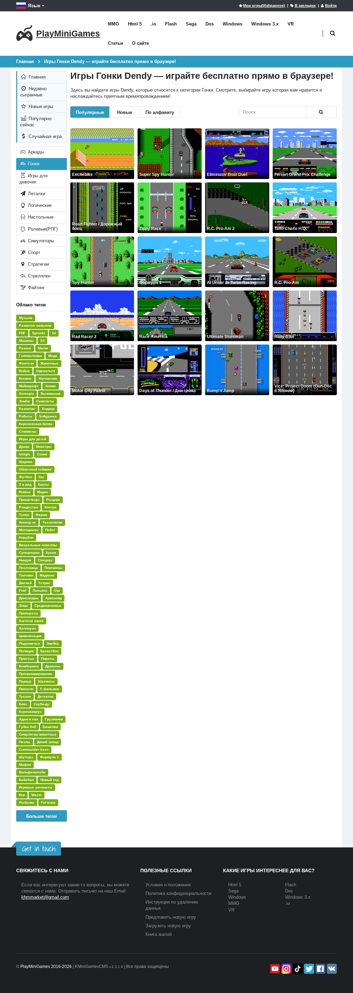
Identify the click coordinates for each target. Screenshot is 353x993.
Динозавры (29, 598)
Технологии (52, 522)
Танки (24, 515)
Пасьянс (40, 590)
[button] (332, 33)
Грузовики (54, 719)
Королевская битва (35, 424)
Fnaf (22, 590)
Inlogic (24, 454)
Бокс (23, 704)
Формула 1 (49, 757)
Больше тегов (41, 816)
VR (291, 24)
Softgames (48, 416)
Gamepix (26, 393)
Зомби (24, 401)
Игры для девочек (33, 178)
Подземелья (29, 643)
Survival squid (31, 621)
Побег (50, 530)
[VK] (331, 969)
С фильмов (49, 689)
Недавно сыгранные (33, 91)
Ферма (41, 515)
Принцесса (28, 613)
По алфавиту (159, 112)
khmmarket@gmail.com (45, 897)
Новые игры (40, 106)
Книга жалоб (158, 934)
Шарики (25, 462)
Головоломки (30, 356)
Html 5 (135, 24)
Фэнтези (26, 363)
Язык (34, 5)
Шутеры (26, 757)
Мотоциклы (29, 530)
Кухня (51, 552)
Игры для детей (32, 439)
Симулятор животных (38, 734)
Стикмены (28, 431)
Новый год (49, 780)
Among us (27, 522)
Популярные (90, 112)
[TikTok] (297, 969)
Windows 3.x (265, 24)
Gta (57, 590)
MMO (113, 24)
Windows (232, 24)
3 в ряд (25, 484)
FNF (22, 333)
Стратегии (38, 264)
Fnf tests (48, 802)
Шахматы (46, 681)
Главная (36, 77)
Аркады (35, 152)
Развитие (27, 409)
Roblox (25, 492)
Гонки (33, 163)
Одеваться (45, 371)
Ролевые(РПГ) (42, 229)
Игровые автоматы (35, 787)
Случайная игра (44, 136)
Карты (43, 484)
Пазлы (24, 742)
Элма (23, 606)
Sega (191, 24)
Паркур (25, 681)
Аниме (50, 386)
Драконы (53, 666)
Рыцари (53, 499)
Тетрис (44, 583)
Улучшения (47, 378)
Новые (124, 112)
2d (42, 340)
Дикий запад (47, 742)
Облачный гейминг (35, 469)
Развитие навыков (35, 325)
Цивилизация (30, 636)
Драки (24, 446)
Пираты (47, 659)
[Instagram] (285, 969)
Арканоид (53, 598)
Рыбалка (26, 802)
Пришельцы (29, 499)
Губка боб (27, 727)
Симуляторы (40, 240)
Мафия (25, 765)
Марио (42, 492)
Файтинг (36, 287)
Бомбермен (29, 666)
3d (54, 333)
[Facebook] (319, 969)
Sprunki (38, 333)
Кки (22, 795)
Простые (26, 659)
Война (24, 371)
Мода (52, 356)
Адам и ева (28, 719)
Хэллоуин (27, 628)
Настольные (40, 217)
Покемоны (53, 568)
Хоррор (48, 409)
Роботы (25, 416)
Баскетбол (49, 651)
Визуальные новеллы (38, 545)
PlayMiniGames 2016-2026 (46, 966)
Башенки (50, 727)
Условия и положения (168, 884)
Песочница (28, 568)
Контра (50, 507)
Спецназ (45, 560)
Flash (171, 24)
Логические (39, 205)
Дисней (25, 583)
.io (153, 24)
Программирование (35, 674)
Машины (26, 340)
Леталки (36, 193)
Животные (49, 363)
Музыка (25, 318)
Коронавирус (30, 712)
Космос (25, 378)
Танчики (26, 575)
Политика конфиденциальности (178, 893)
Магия (43, 348)
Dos (209, 24)
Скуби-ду (41, 704)
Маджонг (47, 575)
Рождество (28, 507)
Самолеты (45, 401)
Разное (25, 348)
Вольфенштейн (32, 772)
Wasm (36, 795)
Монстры (44, 446)
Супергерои (29, 552)
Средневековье (47, 606)
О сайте (140, 43)
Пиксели (26, 689)
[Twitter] (308, 969)
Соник (42, 454)
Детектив (45, 696)
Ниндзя (25, 560)
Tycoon (25, 696)
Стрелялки (38, 275)
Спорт (33, 252)
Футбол (25, 477)
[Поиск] (321, 112)
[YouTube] (274, 969)
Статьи (115, 43)
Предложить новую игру (170, 917)
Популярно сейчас (35, 121)
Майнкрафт (29, 386)
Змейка (53, 643)
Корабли (26, 537)
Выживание (51, 393)
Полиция (26, 651)
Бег (41, 477)
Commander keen (34, 749)
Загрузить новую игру (168, 925)
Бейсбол (26, 780)
